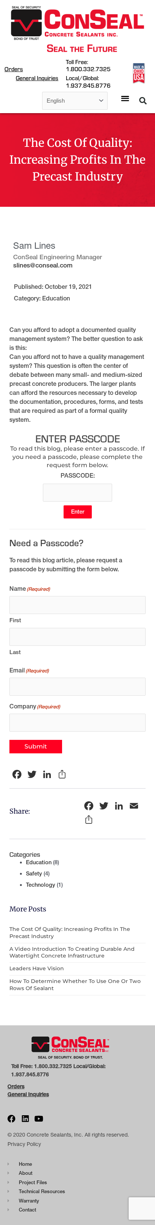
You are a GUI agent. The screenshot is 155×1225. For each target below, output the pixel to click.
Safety (34, 873)
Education (56, 298)
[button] (125, 98)
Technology (40, 884)
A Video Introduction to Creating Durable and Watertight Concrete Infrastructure (72, 952)
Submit (35, 746)
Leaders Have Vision (36, 968)
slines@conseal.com (43, 265)
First (15, 620)
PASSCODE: (78, 475)
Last (15, 652)
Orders (14, 69)
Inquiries (38, 1094)
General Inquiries (37, 78)
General (17, 1094)
